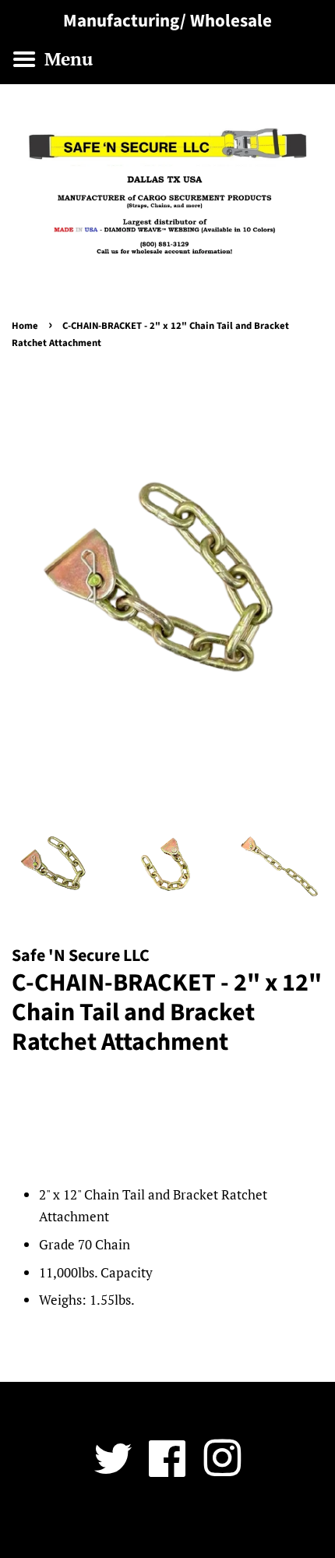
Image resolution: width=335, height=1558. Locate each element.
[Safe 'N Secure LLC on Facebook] (167, 1469)
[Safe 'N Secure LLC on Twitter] (112, 1469)
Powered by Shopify (258, 1524)
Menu (66, 59)
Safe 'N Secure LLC (161, 1524)
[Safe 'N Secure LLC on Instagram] (222, 1469)
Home (25, 326)
